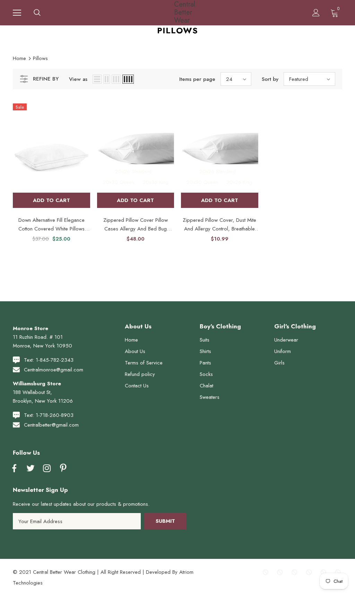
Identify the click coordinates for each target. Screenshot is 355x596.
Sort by (270, 79)
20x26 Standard (133, 171)
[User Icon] (316, 12)
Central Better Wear (178, 12)
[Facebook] (14, 468)
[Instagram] (47, 468)
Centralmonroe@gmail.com (53, 369)
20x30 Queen (118, 182)
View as (78, 79)
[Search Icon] (37, 12)
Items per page (197, 79)
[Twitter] (30, 468)
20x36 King (155, 182)
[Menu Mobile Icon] (17, 13)
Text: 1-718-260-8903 (48, 415)
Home (19, 58)
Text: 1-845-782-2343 (48, 360)
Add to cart (51, 200)
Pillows (40, 58)
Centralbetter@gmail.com (51, 425)
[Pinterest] (63, 468)
